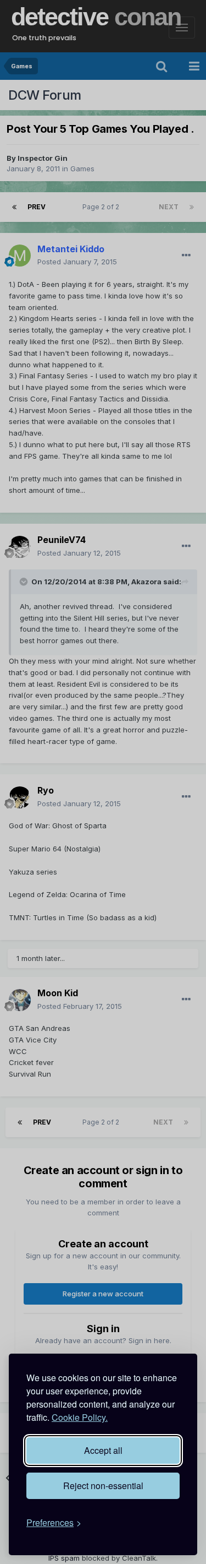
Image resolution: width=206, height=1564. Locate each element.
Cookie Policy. (80, 1417)
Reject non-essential (103, 1485)
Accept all (103, 1450)
